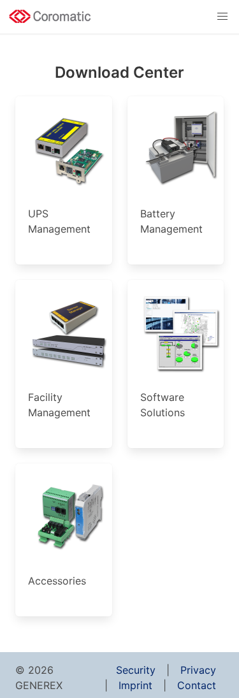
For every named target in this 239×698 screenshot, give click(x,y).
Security (136, 670)
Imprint (135, 685)
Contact (196, 685)
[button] (222, 16)
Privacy (198, 670)
